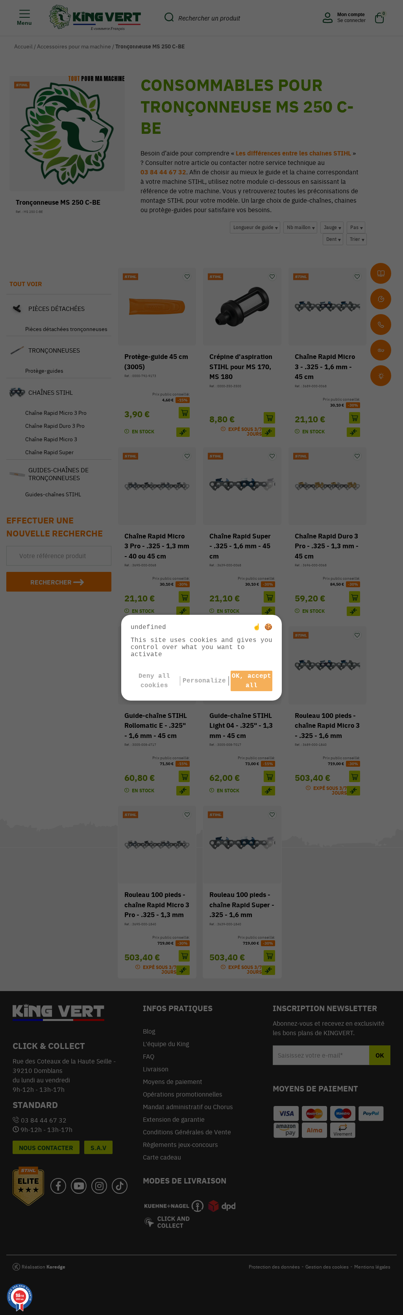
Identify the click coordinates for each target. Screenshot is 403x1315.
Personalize (204, 680)
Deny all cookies (154, 681)
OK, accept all (251, 681)
